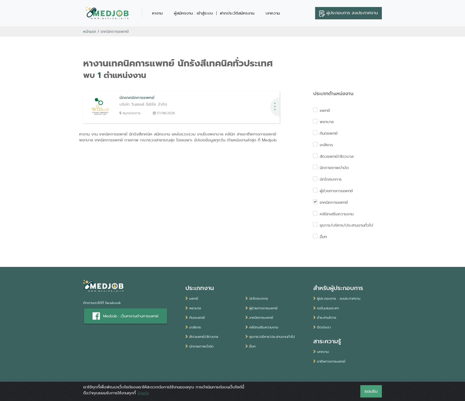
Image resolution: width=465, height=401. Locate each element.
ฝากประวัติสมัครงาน (237, 13)
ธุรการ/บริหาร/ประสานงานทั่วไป (346, 225)
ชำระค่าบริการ (326, 317)
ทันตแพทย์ (328, 133)
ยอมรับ (371, 391)
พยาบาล (327, 122)
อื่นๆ (323, 237)
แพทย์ (325, 110)
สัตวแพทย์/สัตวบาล (337, 156)
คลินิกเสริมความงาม (337, 214)
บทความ (273, 13)
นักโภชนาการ (331, 179)
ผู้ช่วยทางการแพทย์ (336, 191)
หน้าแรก (89, 31)
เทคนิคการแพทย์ (334, 202)
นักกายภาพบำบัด (334, 168)
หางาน (157, 13)
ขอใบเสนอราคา (328, 308)
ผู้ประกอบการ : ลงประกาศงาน (338, 298)
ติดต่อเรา (324, 327)
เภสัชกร (326, 145)
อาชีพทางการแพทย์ (331, 361)
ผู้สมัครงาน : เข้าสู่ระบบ (193, 13)
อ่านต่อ (143, 393)
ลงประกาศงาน (352, 13)
